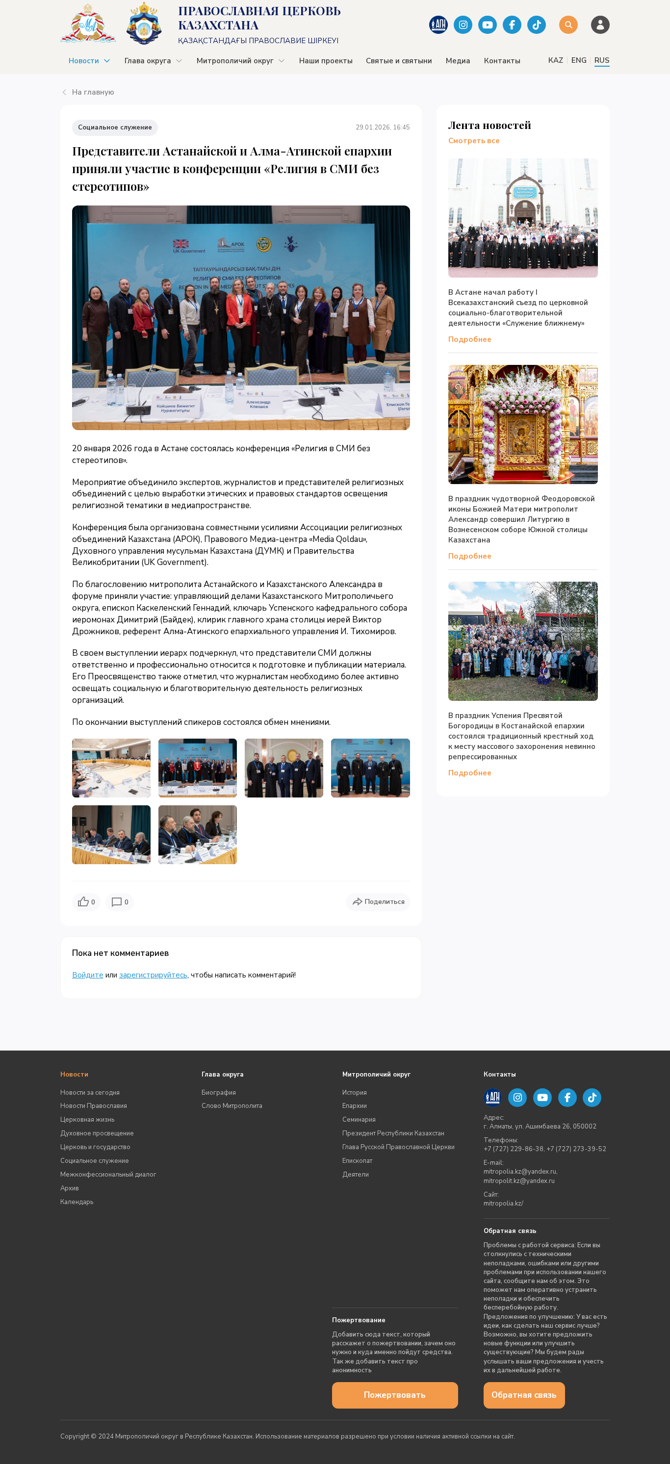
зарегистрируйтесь (153, 975)
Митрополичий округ (235, 61)
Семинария (359, 1119)
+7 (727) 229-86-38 (513, 1149)
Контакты (502, 61)
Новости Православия (93, 1106)
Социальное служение (94, 1160)
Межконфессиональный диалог (108, 1174)
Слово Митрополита (232, 1106)
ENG (579, 60)
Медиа (458, 61)
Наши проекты (326, 61)
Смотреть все (474, 141)
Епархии (354, 1106)
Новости (84, 61)
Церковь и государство (95, 1147)
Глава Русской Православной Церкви (398, 1147)
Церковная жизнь (87, 1119)
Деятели (355, 1174)
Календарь (76, 1202)
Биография (219, 1092)
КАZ (555, 60)
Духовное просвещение (97, 1133)
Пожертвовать (395, 1395)
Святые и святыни (399, 61)
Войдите (87, 975)
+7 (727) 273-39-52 (576, 1149)
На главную (93, 92)
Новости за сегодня (90, 1092)
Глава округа (148, 61)
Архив (69, 1188)
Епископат (357, 1160)
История (354, 1092)
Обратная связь (524, 1395)
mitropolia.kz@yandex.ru (520, 1171)
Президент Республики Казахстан (393, 1133)
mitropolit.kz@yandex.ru (519, 1181)
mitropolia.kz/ (503, 1203)
